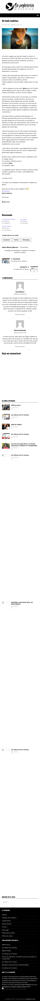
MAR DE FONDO (16, 424)
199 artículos (24, 247)
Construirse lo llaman (8, 219)
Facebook (6, 240)
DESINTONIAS (6, 226)
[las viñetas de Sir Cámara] (6, 419)
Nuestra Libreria (6, 924)
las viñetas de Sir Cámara (20, 415)
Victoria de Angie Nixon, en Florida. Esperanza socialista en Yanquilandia (24, 444)
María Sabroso (17, 25)
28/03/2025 (7, 25)
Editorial (4, 915)
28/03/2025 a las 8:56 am (20, 294)
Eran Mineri (20, 292)
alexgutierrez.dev (30, 999)
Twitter (16, 240)
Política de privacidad (8, 933)
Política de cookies (7, 936)
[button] (37, 15)
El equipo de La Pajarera (9, 918)
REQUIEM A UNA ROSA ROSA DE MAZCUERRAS (22, 603)
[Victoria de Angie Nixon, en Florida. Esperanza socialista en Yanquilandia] (6, 448)
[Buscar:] (20, 902)
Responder (21, 314)
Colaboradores (6, 921)
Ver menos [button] (5, 197)
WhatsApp (26, 240)
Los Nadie (23, 219)
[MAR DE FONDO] (6, 428)
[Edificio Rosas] (6, 409)
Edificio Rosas (16, 405)
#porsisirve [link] (5, 191)
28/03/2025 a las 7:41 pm (20, 332)
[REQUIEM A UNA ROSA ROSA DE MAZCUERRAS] (6, 744)
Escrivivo (4, 927)
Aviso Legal (5, 930)
